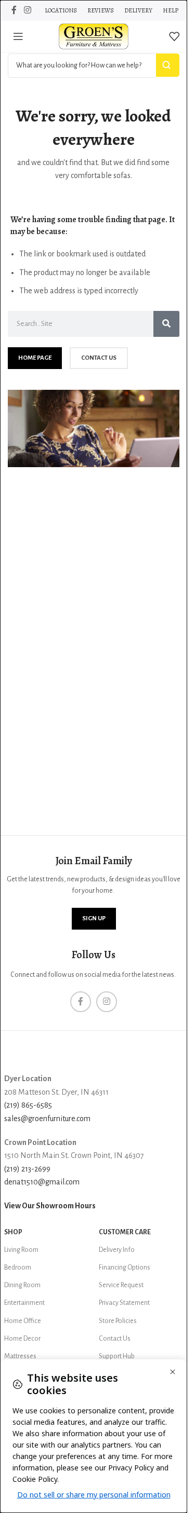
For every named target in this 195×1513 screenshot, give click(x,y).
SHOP (13, 1232)
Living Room (21, 1249)
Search (167, 65)
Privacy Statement (124, 1302)
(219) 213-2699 (27, 1169)
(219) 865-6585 (28, 1105)
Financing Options (124, 1267)
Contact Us (115, 1338)
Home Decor (22, 1338)
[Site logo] (93, 36)
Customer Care (125, 1232)
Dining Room (22, 1285)
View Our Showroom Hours (50, 1206)
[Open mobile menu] (18, 36)
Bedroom (17, 1267)
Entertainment (24, 1302)
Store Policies (118, 1321)
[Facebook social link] (14, 10)
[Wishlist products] (174, 36)
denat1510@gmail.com (42, 1182)
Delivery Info (117, 1249)
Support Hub (117, 1356)
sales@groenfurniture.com (47, 1118)
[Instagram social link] (27, 10)
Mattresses (20, 1356)
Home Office (22, 1321)
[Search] (166, 324)
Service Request (121, 1285)
